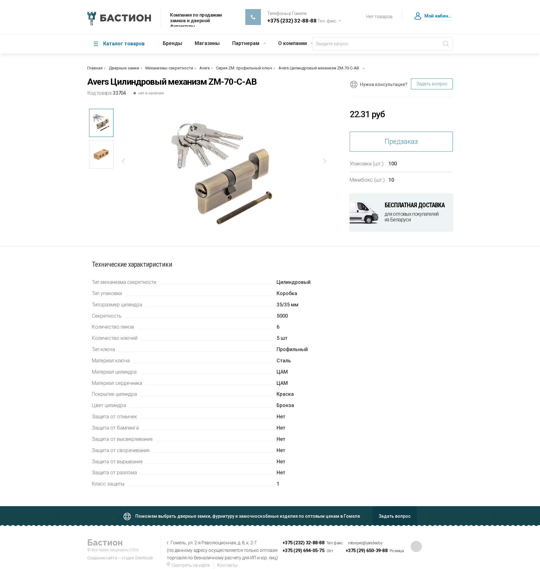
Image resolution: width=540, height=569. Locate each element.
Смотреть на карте (190, 565)
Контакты (227, 565)
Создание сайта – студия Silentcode (120, 558)
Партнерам (245, 43)
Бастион (105, 542)
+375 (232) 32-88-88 (303, 543)
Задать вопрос (432, 83)
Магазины (207, 43)
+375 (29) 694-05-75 (303, 550)
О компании (292, 43)
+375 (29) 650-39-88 (367, 550)
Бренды (172, 43)
